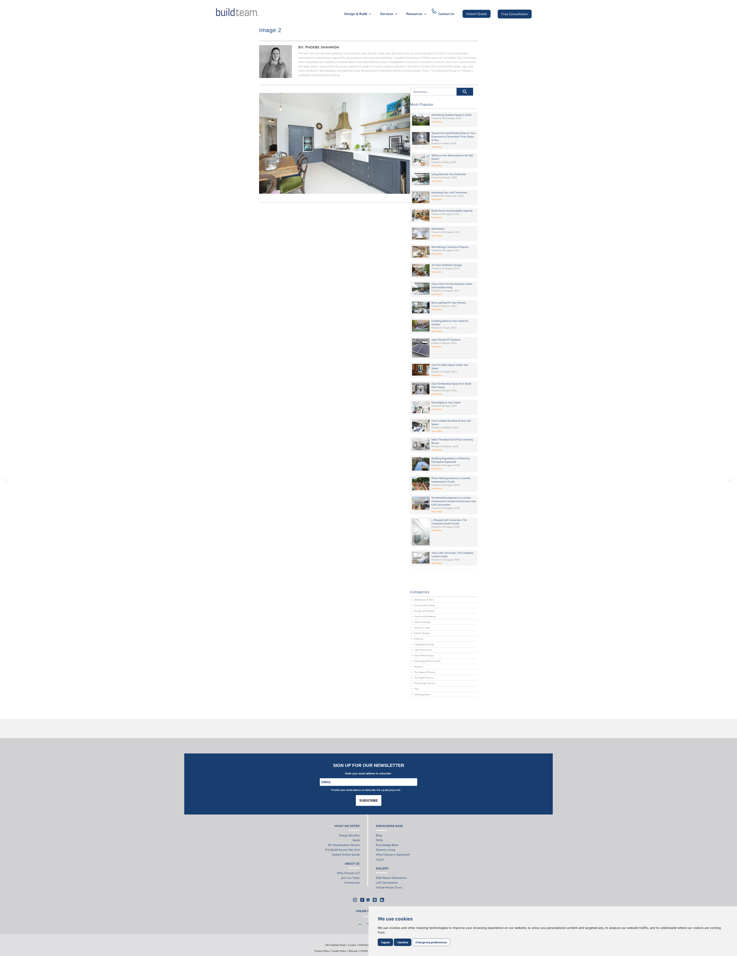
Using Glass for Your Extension (448, 174)
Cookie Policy (339, 950)
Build (356, 840)
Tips (416, 688)
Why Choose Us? (348, 873)
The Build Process (423, 677)
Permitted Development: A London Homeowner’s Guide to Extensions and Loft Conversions (453, 501)
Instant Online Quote (346, 854)
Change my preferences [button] (431, 942)
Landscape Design (424, 644)
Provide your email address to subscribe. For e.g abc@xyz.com (365, 790)
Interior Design (422, 633)
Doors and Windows (425, 616)
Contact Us (446, 14)
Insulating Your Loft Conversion (449, 192)
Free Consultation (515, 14)
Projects (418, 666)
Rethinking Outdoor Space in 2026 (451, 114)
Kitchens (418, 638)
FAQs (379, 840)
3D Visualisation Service (344, 845)
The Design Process (424, 683)
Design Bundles (349, 835)
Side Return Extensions (391, 878)
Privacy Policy (322, 950)
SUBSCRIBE (368, 800)
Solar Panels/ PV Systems (445, 339)
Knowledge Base (387, 845)
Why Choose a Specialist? (393, 854)
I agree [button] (385, 942)
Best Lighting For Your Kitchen (448, 302)
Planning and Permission (427, 661)
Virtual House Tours (389, 887)
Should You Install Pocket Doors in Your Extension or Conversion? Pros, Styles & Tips (453, 137)
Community (352, 882)
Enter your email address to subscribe (368, 773)
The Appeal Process (424, 672)
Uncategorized (422, 694)
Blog (379, 835)
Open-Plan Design (424, 655)
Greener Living (422, 627)
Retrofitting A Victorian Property (450, 246)
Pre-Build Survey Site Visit (342, 850)
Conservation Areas (424, 605)
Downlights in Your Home (445, 402)
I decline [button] (402, 942)
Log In (380, 859)
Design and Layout (424, 610)
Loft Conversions (423, 649)
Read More (436, 121)
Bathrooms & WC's (424, 599)
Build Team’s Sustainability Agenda (452, 210)
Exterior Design (422, 622)
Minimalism (437, 228)
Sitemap (353, 950)
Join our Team (350, 878)
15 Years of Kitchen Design (446, 265)
